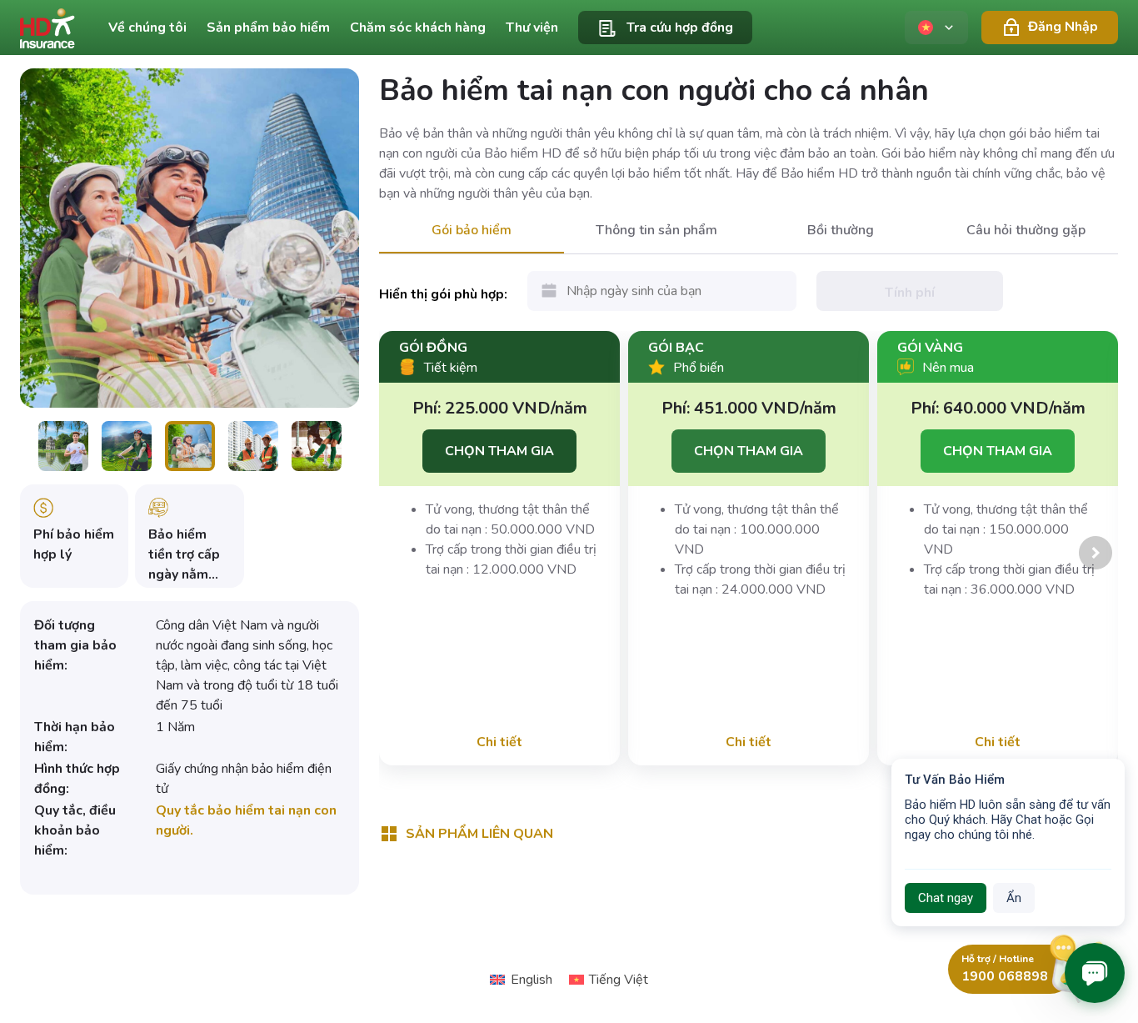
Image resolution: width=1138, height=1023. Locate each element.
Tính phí (910, 292)
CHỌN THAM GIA (499, 451)
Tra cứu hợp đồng (679, 27)
